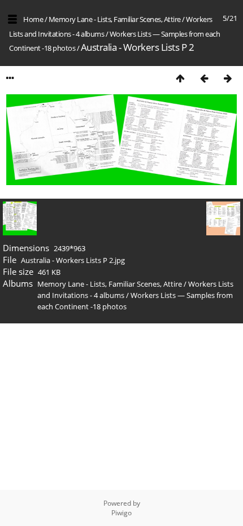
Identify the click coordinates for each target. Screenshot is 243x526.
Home (33, 19)
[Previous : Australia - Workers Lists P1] (204, 78)
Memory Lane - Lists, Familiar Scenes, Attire (115, 19)
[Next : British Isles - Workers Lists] (228, 78)
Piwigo (121, 513)
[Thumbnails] (180, 78)
